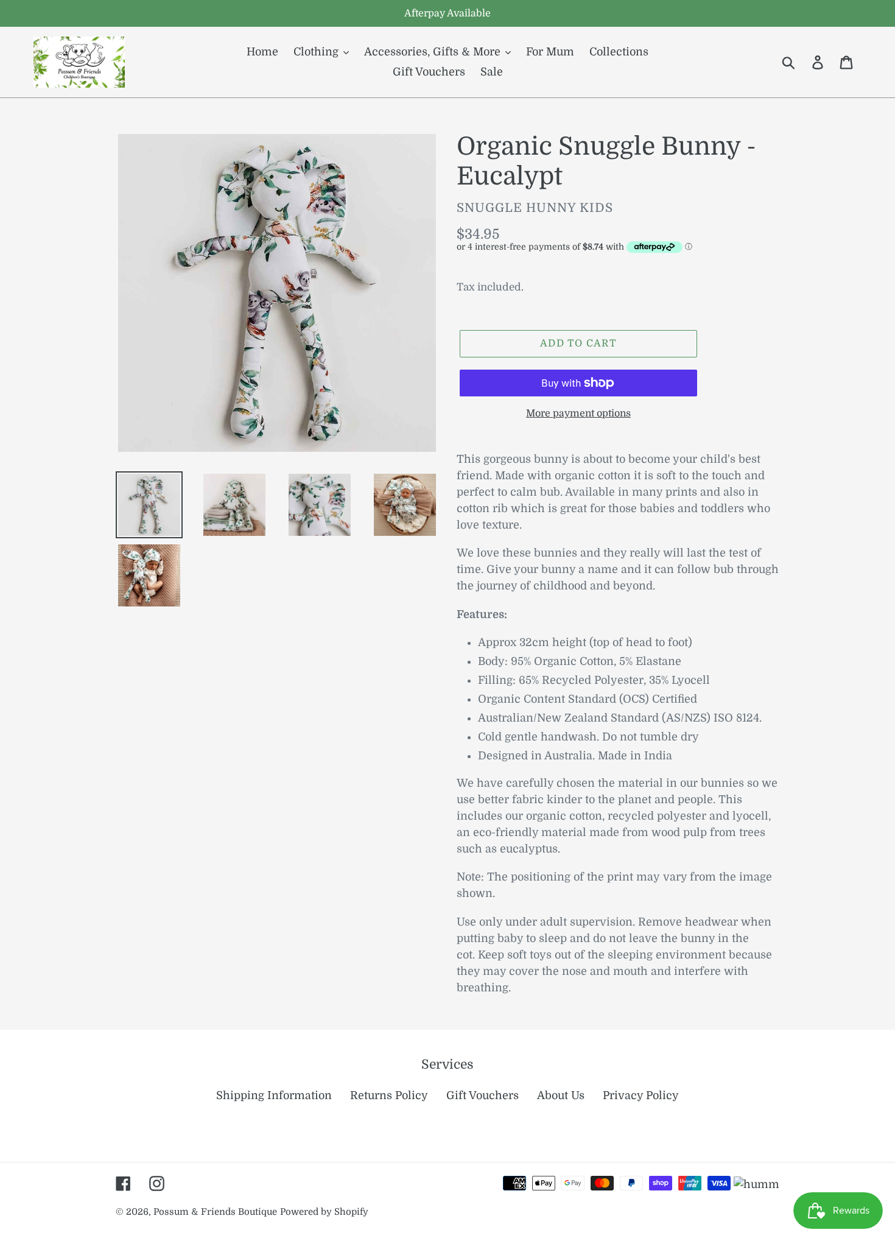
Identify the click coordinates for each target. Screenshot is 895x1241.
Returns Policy (389, 1095)
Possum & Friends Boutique (215, 1212)
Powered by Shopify (324, 1212)
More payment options (578, 413)
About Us (560, 1095)
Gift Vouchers (482, 1095)
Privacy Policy (641, 1095)
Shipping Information (274, 1095)
